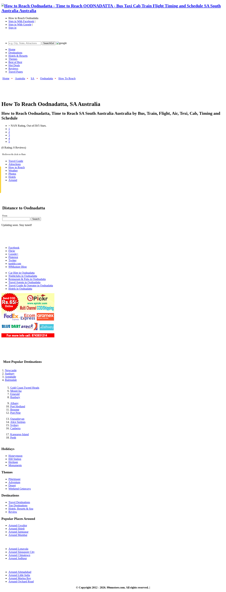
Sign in (12, 27)
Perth (13, 437)
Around (12, 180)
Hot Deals (14, 65)
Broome (14, 409)
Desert (12, 485)
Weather (13, 170)
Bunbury (15, 397)
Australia (20, 78)
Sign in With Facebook (21, 21)
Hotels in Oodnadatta (20, 288)
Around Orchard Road (21, 581)
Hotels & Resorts (18, 55)
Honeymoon (15, 455)
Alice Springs (17, 421)
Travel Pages (15, 71)
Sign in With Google (19, 24)
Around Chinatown (19, 555)
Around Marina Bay (19, 578)
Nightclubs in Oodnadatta (22, 275)
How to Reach (16, 167)
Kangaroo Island (19, 434)
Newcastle (11, 370)
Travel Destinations (19, 502)
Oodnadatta (46, 78)
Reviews (13, 68)
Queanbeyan (17, 418)
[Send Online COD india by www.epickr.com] (27, 336)
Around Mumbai (17, 534)
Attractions (14, 164)
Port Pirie (15, 412)
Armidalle (10, 376)
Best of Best (15, 62)
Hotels (12, 176)
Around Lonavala (18, 548)
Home (11, 49)
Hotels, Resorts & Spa (20, 508)
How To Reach (67, 78)
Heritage (13, 462)
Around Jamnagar (18, 531)
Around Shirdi (16, 528)
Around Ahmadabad (19, 571)
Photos (12, 173)
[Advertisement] (65, 88)
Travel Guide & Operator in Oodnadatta (30, 285)
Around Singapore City (21, 551)
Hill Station (14, 458)
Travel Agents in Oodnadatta (24, 282)
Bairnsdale (11, 379)
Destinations (15, 52)
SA (32, 78)
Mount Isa (16, 390)
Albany (14, 403)
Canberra (15, 428)
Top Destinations (17, 505)
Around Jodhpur (17, 558)
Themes (12, 58)
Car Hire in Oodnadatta (21, 272)
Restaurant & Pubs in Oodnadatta (27, 279)
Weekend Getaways (19, 488)
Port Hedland (17, 406)
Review (12, 511)
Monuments (15, 465)
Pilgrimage (14, 479)
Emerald (15, 394)
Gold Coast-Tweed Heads (24, 387)
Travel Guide (15, 160)
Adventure (14, 482)
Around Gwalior (17, 525)
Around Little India (19, 575)
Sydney (14, 425)
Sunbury (9, 373)
